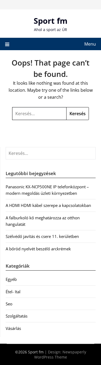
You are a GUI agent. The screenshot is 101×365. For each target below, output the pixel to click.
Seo (9, 303)
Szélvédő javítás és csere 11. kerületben (42, 236)
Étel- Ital (13, 291)
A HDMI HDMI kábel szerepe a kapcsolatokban (48, 205)
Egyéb (11, 279)
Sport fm (50, 20)
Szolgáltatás (16, 316)
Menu (90, 44)
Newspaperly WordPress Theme (60, 354)
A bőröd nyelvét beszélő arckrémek (38, 248)
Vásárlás (13, 328)
